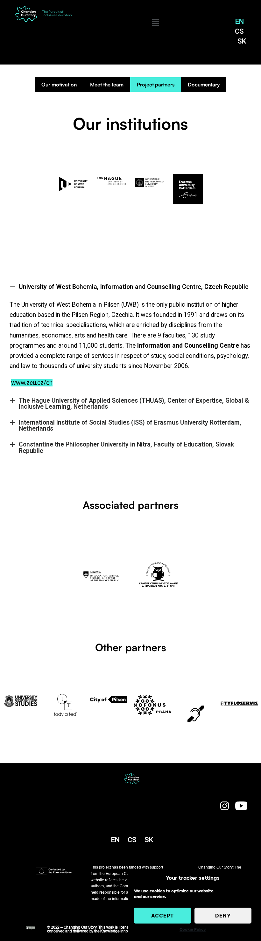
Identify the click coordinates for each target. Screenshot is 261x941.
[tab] (130, 287)
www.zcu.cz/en (32, 382)
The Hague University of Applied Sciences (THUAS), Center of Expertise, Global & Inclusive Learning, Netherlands (134, 404)
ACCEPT (162, 915)
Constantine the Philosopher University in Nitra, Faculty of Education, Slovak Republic (126, 447)
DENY (223, 915)
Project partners (155, 84)
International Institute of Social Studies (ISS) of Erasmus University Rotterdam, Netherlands (130, 426)
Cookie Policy (193, 929)
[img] (155, 22)
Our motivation (59, 84)
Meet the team (106, 84)
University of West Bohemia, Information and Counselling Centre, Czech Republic (134, 286)
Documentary (204, 84)
